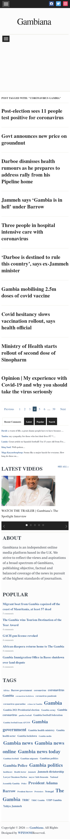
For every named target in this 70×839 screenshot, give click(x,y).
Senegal (49, 791)
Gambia (53, 703)
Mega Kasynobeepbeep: (12, 452)
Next (63, 409)
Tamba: (5, 436)
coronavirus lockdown (25, 696)
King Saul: (6, 447)
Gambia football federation (48, 715)
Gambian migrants (29, 758)
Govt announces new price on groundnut (34, 139)
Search (52, 421)
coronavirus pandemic (46, 695)
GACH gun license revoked (20, 635)
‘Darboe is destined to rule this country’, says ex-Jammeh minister (35, 263)
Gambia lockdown (27, 736)
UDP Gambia (54, 800)
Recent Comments (12, 421)
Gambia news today (39, 751)
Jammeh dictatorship (51, 771)
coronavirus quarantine (14, 703)
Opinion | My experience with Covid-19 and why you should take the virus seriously (34, 384)
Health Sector (20, 771)
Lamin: (4, 441)
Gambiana (34, 21)
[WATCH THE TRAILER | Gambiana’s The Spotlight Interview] (28, 490)
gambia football (25, 715)
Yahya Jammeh (12, 806)
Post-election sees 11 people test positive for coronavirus (32, 114)
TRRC (26, 800)
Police (24, 783)
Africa (6, 690)
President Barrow (25, 791)
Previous (9, 409)
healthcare (7, 771)
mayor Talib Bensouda (38, 777)
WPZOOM (25, 832)
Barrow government (21, 690)
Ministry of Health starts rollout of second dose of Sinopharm (29, 352)
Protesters (38, 791)
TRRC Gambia (38, 800)
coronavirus (40, 690)
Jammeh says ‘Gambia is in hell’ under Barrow (31, 203)
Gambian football (11, 758)
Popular (40, 421)
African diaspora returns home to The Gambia (33, 646)
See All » (63, 466)
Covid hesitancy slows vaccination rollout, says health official (28, 320)
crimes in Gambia (34, 704)
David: (4, 430)
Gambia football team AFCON (16, 722)
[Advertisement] (35, 67)
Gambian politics (49, 758)
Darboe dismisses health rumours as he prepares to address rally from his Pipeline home (30, 171)
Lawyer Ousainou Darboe (15, 777)
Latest (29, 421)
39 (53, 409)
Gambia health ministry (41, 730)
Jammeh (32, 771)
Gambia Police (15, 765)
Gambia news (18, 742)
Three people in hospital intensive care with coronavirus (28, 231)
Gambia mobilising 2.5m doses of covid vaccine (28, 292)
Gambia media (45, 736)
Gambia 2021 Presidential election (21, 710)
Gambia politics (46, 764)
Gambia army (48, 710)
